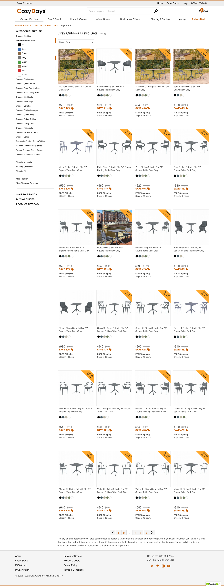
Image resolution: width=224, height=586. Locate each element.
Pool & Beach (54, 19)
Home (160, 3)
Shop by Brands (26, 194)
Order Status (172, 3)
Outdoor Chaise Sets (25, 79)
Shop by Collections (24, 166)
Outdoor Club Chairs (25, 114)
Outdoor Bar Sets (23, 36)
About (18, 555)
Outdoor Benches (23, 105)
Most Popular (22, 178)
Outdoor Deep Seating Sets (28, 88)
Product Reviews (27, 204)
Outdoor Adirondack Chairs (28, 154)
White (24, 74)
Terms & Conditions (74, 569)
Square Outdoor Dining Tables (29, 150)
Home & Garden (78, 19)
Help (185, 3)
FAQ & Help (21, 565)
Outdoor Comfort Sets (25, 83)
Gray (56, 25)
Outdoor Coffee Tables (26, 119)
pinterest (157, 566)
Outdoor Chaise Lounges (27, 110)
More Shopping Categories (27, 183)
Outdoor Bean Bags (24, 101)
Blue (24, 49)
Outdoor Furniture (29, 19)
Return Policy (70, 565)
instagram (163, 566)
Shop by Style (22, 171)
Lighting (182, 19)
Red (23, 70)
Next (151, 532)
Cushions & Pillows (130, 19)
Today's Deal (198, 19)
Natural (25, 66)
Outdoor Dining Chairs (26, 123)
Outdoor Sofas (22, 136)
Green (24, 61)
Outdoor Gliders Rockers (27, 132)
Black (24, 44)
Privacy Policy (22, 569)
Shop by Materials (24, 162)
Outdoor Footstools (24, 128)
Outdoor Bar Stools (24, 97)
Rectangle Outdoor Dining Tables (30, 141)
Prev (112, 532)
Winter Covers (103, 19)
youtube (168, 566)
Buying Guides (25, 199)
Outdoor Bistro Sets (42, 25)
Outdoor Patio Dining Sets (27, 92)
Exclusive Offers (72, 560)
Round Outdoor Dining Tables (29, 145)
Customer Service (73, 555)
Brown (24, 53)
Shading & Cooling (160, 19)
